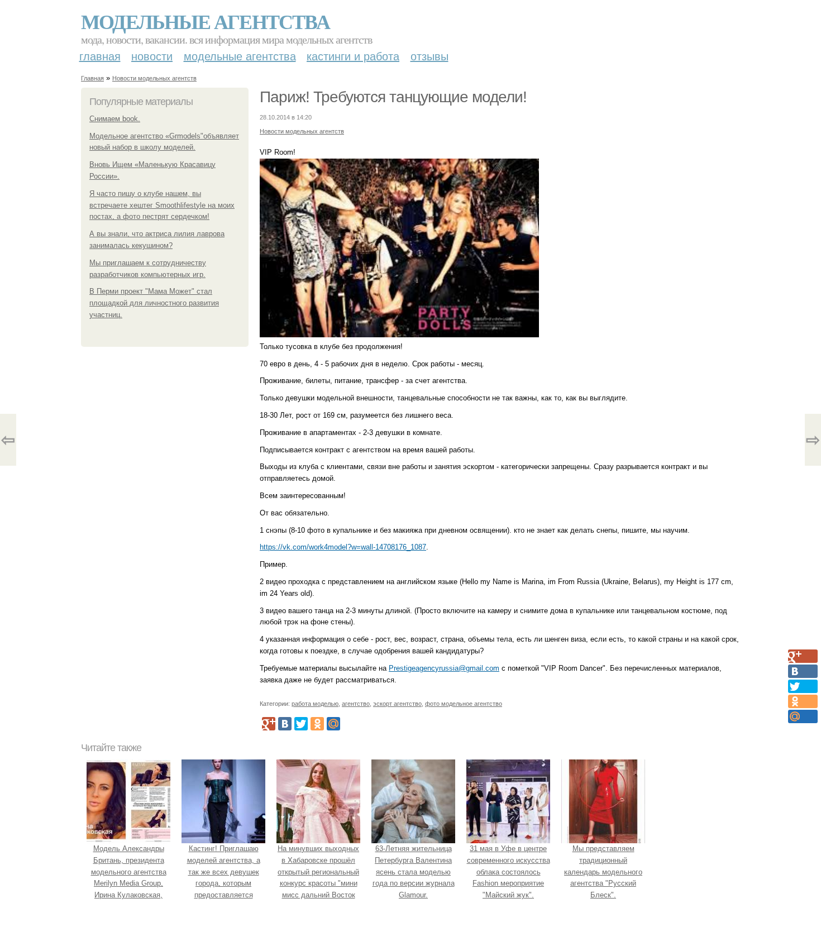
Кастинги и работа (353, 56)
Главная (100, 56)
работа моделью (315, 703)
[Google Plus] (268, 723)
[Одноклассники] (317, 723)
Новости (152, 56)
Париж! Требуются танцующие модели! (393, 97)
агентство (356, 703)
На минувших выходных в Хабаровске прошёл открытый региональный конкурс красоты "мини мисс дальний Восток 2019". (318, 877)
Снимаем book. (114, 118)
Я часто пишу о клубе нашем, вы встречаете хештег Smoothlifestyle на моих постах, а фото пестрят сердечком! (162, 205)
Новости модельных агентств (154, 78)
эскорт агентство (397, 703)
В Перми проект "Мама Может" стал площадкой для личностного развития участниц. (154, 303)
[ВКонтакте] (285, 723)
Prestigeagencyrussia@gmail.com (444, 668)
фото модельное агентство (463, 703)
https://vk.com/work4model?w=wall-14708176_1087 (343, 547)
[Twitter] (301, 723)
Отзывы (429, 56)
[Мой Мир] (333, 723)
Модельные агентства (205, 21)
